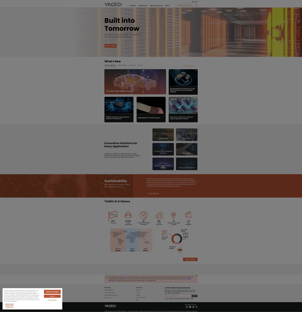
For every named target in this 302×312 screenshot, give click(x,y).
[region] (32, 298)
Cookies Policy (10, 307)
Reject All (52, 296)
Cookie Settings (52, 300)
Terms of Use (9, 306)
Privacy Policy (9, 304)
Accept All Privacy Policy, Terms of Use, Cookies (52, 292)
